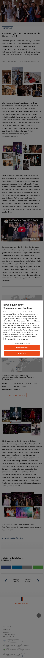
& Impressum (23, 339)
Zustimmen (22, 353)
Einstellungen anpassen (22, 343)
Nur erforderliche (22, 348)
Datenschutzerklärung (10, 339)
